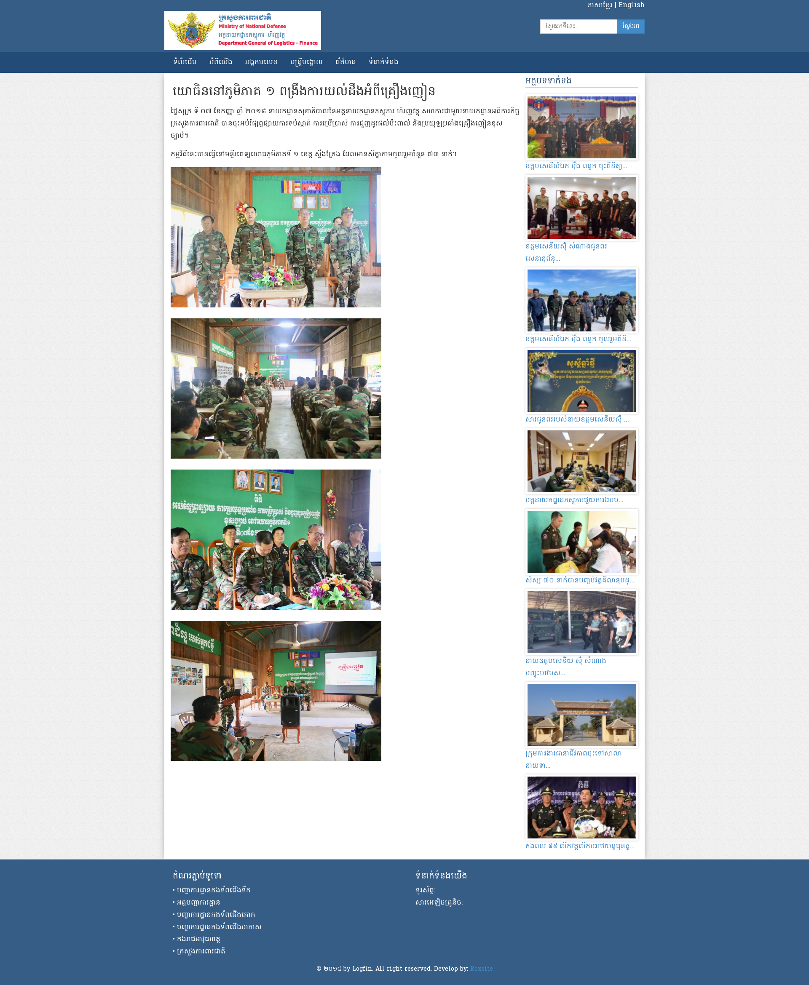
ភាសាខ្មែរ (601, 5)
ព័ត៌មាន (345, 62)
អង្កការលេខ (261, 62)
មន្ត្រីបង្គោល (306, 62)
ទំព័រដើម (185, 62)
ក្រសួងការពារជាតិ (201, 952)
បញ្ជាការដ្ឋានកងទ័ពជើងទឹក (214, 891)
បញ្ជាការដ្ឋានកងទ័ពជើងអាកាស (219, 927)
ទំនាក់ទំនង (384, 62)
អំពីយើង (221, 62)
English (632, 5)
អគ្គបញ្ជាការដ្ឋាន (198, 903)
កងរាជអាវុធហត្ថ (198, 939)
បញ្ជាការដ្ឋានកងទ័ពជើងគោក (216, 915)
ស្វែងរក (630, 26)
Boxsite (481, 969)
